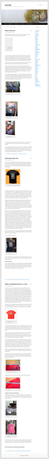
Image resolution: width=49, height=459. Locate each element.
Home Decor (37, 68)
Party (36, 74)
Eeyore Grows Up (10, 30)
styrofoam (36, 80)
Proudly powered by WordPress (24, 455)
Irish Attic (8, 5)
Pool (36, 77)
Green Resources (16, 23)
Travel (36, 83)
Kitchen (36, 70)
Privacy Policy (23, 23)
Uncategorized (37, 84)
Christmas (36, 48)
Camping (36, 42)
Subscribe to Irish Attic (29, 23)
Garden (36, 61)
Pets (36, 75)
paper (36, 73)
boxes (36, 41)
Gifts (36, 63)
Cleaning (36, 50)
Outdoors (36, 71)
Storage (36, 79)
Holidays (36, 66)
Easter (36, 55)
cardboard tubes (37, 45)
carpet (36, 46)
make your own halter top (18, 450)
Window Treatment (38, 85)
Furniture (36, 60)
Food (36, 58)
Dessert (36, 53)
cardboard (36, 44)
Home (6, 23)
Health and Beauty (38, 65)
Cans (36, 43)
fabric (36, 57)
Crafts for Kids (37, 52)
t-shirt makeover (20, 153)
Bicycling (36, 39)
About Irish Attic (10, 23)
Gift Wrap (36, 62)
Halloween (36, 64)
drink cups (37, 54)
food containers (37, 59)
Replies (29, 450)
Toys (36, 82)
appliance (36, 31)
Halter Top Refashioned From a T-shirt (16, 284)
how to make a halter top (16, 279)
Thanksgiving (37, 81)
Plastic (36, 76)
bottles (36, 40)
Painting (36, 72)
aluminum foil (37, 30)
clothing (9, 450)
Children (36, 47)
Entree (36, 56)
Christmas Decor (37, 49)
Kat (13, 32)
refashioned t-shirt (15, 153)
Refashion (9, 153)
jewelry (36, 69)
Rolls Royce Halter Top (11, 158)
